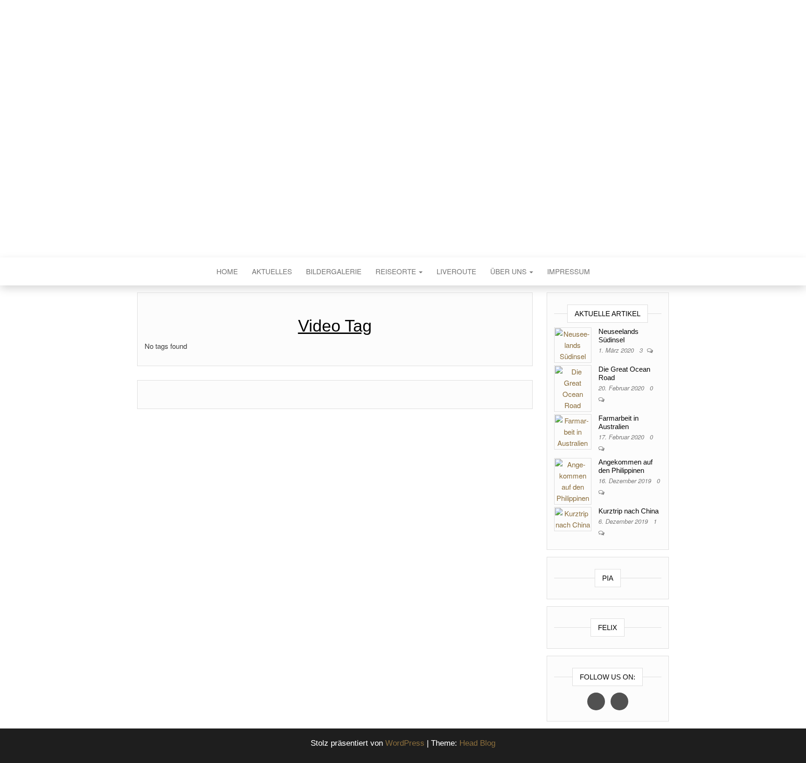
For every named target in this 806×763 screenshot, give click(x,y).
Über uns (509, 271)
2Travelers (403, 144)
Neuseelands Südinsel (618, 335)
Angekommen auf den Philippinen (625, 466)
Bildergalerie (333, 271)
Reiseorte (396, 271)
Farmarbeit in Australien (618, 422)
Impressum (568, 271)
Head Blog (477, 743)
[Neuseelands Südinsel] (572, 344)
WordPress (404, 743)
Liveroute (456, 271)
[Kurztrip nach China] (572, 518)
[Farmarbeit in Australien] (572, 431)
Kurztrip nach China (628, 511)
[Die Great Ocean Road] (572, 387)
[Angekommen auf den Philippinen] (572, 480)
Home (227, 271)
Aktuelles (272, 271)
